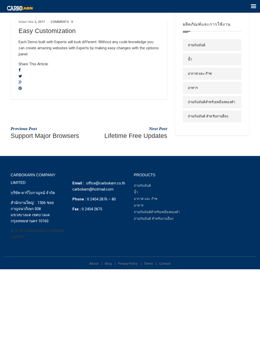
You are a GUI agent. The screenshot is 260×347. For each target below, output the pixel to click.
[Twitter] (20, 76)
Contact (165, 263)
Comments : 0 (62, 22)
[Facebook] (20, 70)
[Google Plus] (20, 82)
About (94, 263)
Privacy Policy (128, 263)
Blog (108, 263)
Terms (148, 263)
